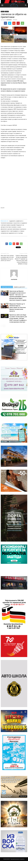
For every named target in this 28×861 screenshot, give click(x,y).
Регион (6, 9)
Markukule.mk (4, 221)
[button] (26, 5)
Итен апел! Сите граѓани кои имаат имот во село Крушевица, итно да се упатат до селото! (7, 258)
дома (2, 9)
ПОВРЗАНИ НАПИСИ (7, 287)
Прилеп (11, 9)
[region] (14, 1)
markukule (9, 19)
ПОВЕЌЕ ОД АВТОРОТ (19, 287)
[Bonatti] (14, 481)
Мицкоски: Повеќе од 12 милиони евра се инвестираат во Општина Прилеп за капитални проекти (17, 307)
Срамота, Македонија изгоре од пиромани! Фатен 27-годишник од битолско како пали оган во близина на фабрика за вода (21, 259)
